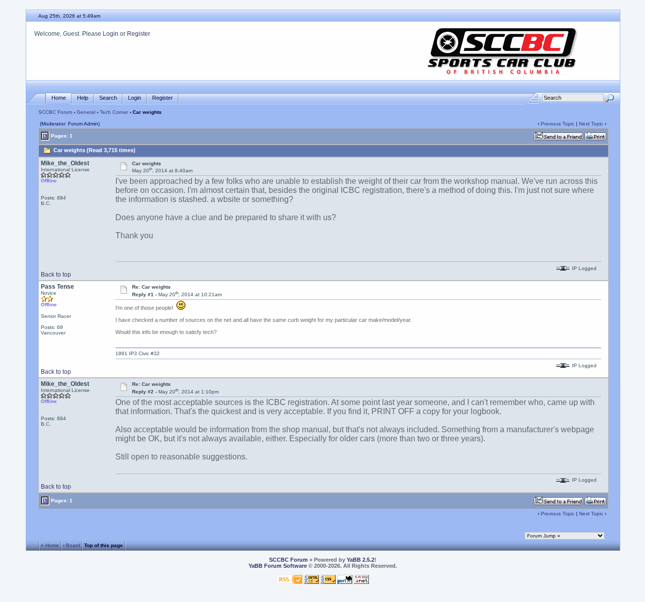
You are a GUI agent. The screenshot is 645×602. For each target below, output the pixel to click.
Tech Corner (114, 112)
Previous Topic (557, 123)
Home (58, 98)
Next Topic (591, 123)
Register (138, 33)
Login (110, 33)
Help (82, 98)
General (86, 112)
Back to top (56, 274)
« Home (50, 545)
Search (108, 98)
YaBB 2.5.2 (360, 560)
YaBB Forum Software (277, 566)
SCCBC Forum (55, 112)
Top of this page (103, 545)
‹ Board (71, 545)
